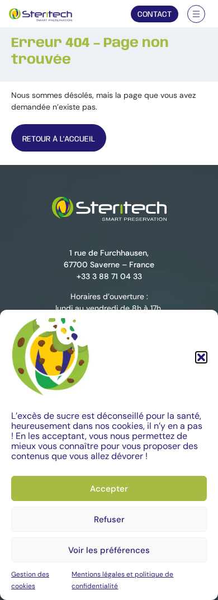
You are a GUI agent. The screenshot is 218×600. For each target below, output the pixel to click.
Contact (155, 14)
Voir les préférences (109, 550)
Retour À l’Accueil (58, 139)
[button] (201, 357)
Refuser (109, 519)
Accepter (109, 488)
